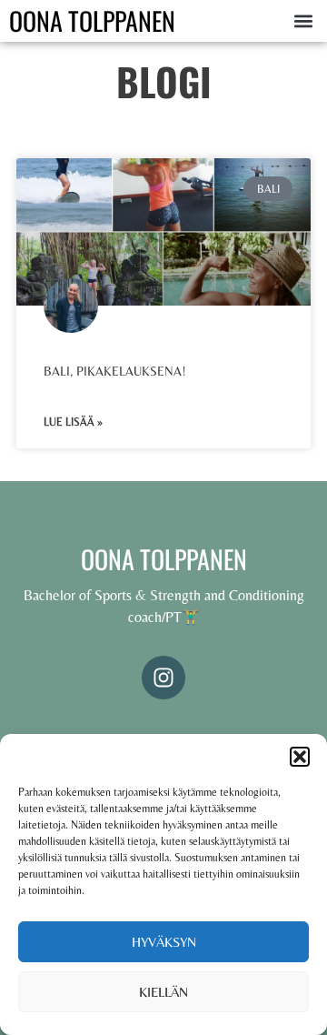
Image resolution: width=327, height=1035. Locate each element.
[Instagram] (163, 677)
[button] (300, 757)
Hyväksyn (164, 942)
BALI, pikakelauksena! (115, 371)
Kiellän (163, 992)
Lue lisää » (73, 422)
